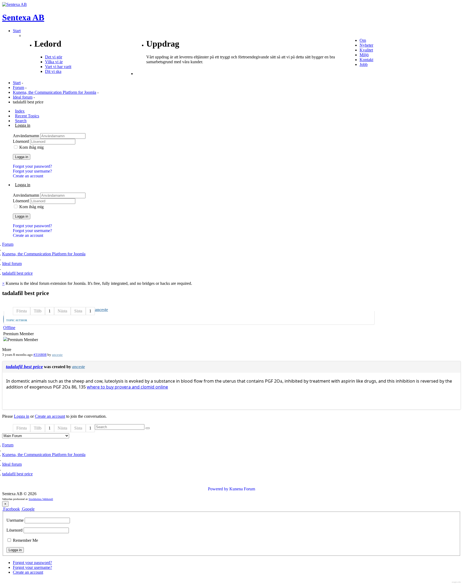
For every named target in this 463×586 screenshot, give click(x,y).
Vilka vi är (54, 61)
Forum (18, 87)
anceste (101, 309)
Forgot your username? (32, 171)
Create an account (28, 176)
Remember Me (25, 540)
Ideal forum (22, 97)
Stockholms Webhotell (41, 499)
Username (15, 520)
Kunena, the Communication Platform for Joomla (54, 92)
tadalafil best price (24, 366)
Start (17, 82)
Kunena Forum (242, 489)
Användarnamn (26, 135)
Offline (9, 327)
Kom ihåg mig (31, 147)
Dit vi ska (53, 71)
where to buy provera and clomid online (127, 387)
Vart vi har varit (58, 66)
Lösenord (21, 141)
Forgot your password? (32, 166)
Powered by (218, 489)
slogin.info (456, 582)
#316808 (40, 355)
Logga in (21, 157)
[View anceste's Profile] (3, 320)
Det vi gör (53, 57)
